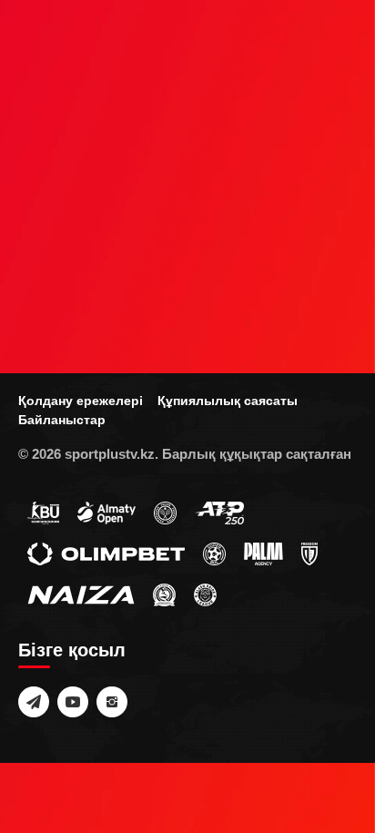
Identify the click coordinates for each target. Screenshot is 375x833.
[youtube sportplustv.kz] (72, 701)
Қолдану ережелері (80, 400)
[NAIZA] (81, 593)
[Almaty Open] (106, 511)
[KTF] (165, 511)
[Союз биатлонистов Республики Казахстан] (43, 511)
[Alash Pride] (205, 593)
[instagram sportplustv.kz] (111, 701)
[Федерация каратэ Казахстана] (164, 593)
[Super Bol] (214, 552)
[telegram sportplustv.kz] (33, 701)
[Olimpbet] (106, 552)
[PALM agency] (263, 552)
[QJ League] (309, 552)
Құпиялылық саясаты (227, 400)
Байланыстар (62, 419)
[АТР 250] (219, 511)
